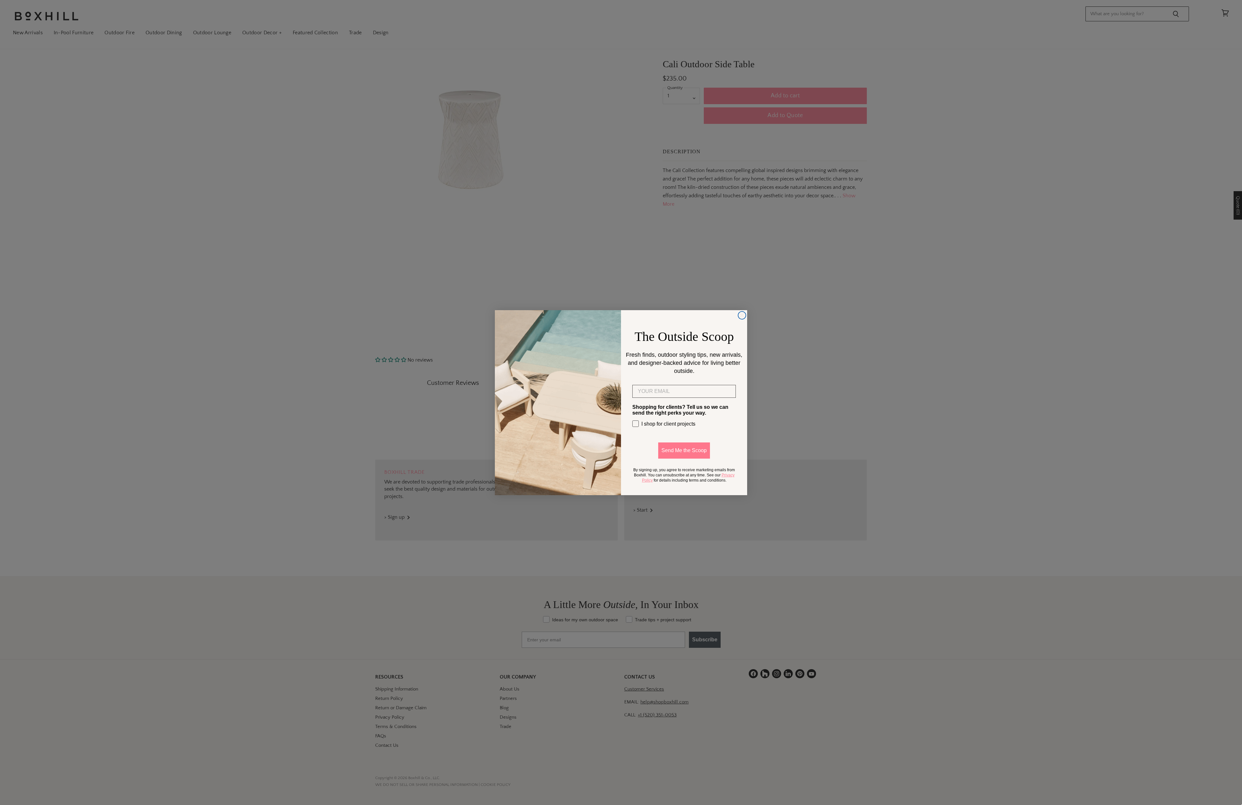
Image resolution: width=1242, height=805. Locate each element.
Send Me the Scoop (684, 450)
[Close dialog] (742, 315)
